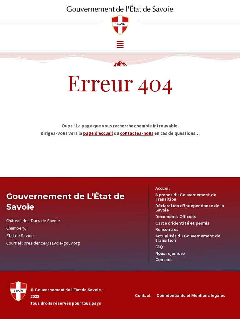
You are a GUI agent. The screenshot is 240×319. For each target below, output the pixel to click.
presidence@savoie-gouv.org (52, 243)
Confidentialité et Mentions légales (191, 295)
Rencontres (166, 229)
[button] (120, 44)
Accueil (162, 188)
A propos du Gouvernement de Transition (185, 197)
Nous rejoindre (170, 253)
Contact (163, 259)
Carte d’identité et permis (182, 223)
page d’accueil (98, 133)
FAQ (159, 247)
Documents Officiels (175, 216)
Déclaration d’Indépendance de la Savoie (189, 208)
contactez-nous (136, 133)
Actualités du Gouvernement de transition (187, 238)
